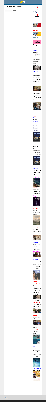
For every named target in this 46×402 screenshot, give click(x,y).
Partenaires (5, 397)
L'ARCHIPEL (38, 188)
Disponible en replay (35, 44)
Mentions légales (6, 398)
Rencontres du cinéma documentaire (37, 368)
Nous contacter (5, 396)
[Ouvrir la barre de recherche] (41, 4)
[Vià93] (4, 4)
